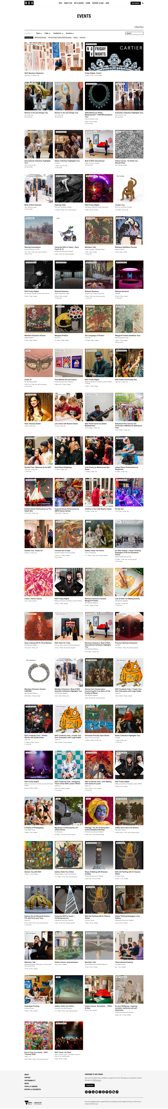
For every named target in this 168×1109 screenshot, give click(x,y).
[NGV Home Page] (29, 3)
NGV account (97, 1080)
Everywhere (29, 37)
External (82, 37)
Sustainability (29, 1080)
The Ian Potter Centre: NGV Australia (59, 37)
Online (76, 37)
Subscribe (89, 1085)
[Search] (143, 3)
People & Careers (30, 1086)
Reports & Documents (32, 1089)
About (26, 1075)
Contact (27, 1077)
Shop (107, 3)
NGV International (40, 37)
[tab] (28, 33)
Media (26, 1083)
